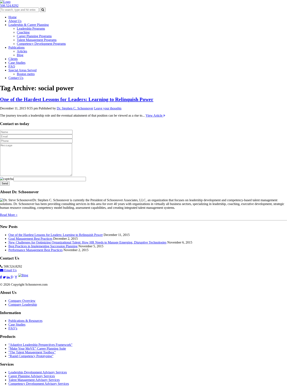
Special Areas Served (22, 70)
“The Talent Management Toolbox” (32, 352)
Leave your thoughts (107, 108)
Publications (16, 47)
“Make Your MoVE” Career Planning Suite (37, 348)
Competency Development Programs (41, 43)
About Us (14, 21)
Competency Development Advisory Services (38, 383)
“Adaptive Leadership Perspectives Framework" (40, 344)
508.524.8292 (9, 5)
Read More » (8, 215)
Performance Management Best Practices (35, 250)
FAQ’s (12, 328)
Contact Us (15, 78)
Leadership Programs (31, 28)
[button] (43, 10)
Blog (20, 55)
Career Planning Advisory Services (31, 376)
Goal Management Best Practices (30, 238)
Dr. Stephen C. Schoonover (75, 108)
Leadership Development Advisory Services (37, 372)
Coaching (23, 32)
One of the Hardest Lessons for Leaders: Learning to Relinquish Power (76, 99)
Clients (13, 59)
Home (12, 17)
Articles (22, 51)
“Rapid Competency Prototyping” (30, 356)
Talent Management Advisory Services (34, 380)
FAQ (11, 66)
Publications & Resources (25, 320)
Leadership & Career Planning (28, 25)
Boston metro (26, 74)
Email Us (10, 270)
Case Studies (16, 62)
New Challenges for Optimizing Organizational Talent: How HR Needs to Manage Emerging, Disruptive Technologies (87, 242)
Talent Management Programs (37, 40)
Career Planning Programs (34, 36)
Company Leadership (22, 304)
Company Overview (22, 300)
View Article (154, 115)
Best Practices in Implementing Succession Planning (43, 246)
